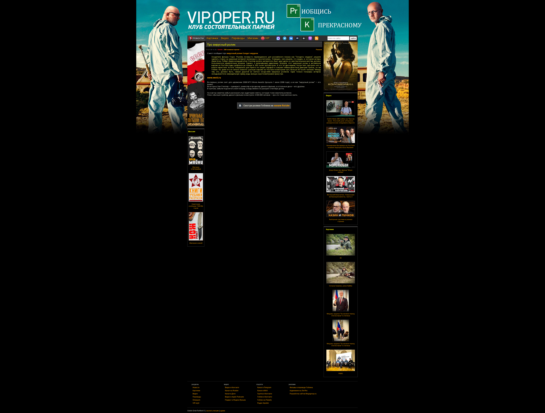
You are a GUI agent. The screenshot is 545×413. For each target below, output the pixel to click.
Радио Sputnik (263, 403)
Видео (225, 38)
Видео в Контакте (232, 387)
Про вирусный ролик (221, 44)
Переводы (238, 38)
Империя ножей (195, 243)
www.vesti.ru (214, 77)
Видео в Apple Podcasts (234, 397)
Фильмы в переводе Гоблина (301, 387)
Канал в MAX (262, 391)
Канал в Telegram (264, 387)
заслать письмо (212, 411)
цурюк (222, 411)
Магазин (253, 38)
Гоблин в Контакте (264, 397)
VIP (267, 38)
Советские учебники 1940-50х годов (196, 206)
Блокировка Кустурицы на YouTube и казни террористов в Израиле (341, 146)
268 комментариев (231, 50)
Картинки (212, 38)
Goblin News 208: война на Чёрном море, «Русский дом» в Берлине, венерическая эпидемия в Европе (341, 121)
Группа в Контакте (264, 394)
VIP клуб (196, 403)
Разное (319, 50)
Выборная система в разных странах (340, 220)
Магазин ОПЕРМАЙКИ (196, 168)
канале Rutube (282, 105)
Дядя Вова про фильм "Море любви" (340, 171)
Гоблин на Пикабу (264, 400)
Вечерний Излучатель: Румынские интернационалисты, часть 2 (340, 196)
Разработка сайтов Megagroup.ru (303, 394)
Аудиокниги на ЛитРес (299, 391)
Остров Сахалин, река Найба (340, 286)
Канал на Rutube (231, 391)
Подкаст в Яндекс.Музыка (235, 400)
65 (340, 258)
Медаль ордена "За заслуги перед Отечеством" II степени (341, 315)
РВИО (340, 373)
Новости (198, 38)
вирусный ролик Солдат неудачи (242, 53)
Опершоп (196, 400)
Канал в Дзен (230, 394)
